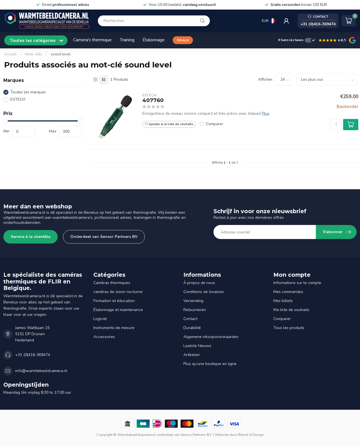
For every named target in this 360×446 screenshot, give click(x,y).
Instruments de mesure (113, 327)
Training (127, 40)
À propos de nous (199, 282)
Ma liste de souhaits (291, 309)
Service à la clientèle (30, 236)
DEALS (183, 40)
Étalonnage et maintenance (118, 309)
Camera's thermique (92, 40)
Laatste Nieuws (197, 345)
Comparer (214, 124)
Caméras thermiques (111, 282)
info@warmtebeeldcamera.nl (41, 370)
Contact (190, 318)
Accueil (10, 54)
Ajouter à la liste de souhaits (170, 124)
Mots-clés (33, 54)
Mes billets (283, 300)
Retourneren (194, 309)
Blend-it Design (251, 434)
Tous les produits (288, 327)
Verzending (193, 300)
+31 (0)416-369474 (32, 354)
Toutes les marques (28, 92)
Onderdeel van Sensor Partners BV (104, 236)
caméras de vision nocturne (118, 291)
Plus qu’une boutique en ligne (210, 363)
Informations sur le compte (297, 282)
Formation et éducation (114, 300)
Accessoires (104, 336)
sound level (61, 54)
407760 (153, 100)
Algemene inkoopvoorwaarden (210, 336)
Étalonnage (154, 40)
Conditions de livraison (203, 291)
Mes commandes (288, 291)
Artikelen (191, 354)
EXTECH (17, 99)
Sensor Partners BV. (196, 434)
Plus (265, 113)
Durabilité (192, 327)
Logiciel (100, 318)
